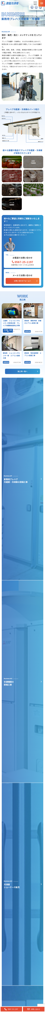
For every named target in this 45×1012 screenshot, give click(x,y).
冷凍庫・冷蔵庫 (8, 330)
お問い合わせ (35, 1009)
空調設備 (27, 331)
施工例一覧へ (23, 371)
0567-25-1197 (24, 262)
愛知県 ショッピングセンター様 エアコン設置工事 (11, 355)
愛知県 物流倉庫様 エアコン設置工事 (32, 354)
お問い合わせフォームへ (22, 281)
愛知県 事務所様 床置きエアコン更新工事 (32, 321)
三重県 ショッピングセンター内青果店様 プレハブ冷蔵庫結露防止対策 (11, 323)
